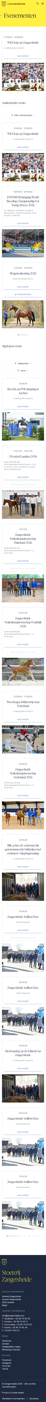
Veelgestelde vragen (11, 1346)
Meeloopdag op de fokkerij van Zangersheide (23, 1053)
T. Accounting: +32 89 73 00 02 (17, 1324)
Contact (5, 1343)
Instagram (6, 1363)
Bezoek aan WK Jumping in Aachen (23, 391)
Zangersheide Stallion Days (23, 917)
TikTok (5, 1369)
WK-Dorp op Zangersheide (23, 42)
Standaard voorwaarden (13, 1398)
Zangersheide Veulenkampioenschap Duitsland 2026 (23, 539)
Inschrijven (24, 294)
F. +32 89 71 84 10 (10, 1330)
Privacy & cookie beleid (13, 1392)
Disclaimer (34, 1398)
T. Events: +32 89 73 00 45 (14, 1327)
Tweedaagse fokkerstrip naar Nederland (23, 704)
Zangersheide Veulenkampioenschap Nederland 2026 (23, 773)
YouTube (6, 1366)
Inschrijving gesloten (23, 484)
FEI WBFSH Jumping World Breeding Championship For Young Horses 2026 (23, 201)
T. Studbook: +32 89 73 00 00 (16, 1318)
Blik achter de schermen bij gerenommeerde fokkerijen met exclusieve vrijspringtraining (23, 849)
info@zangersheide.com (13, 1315)
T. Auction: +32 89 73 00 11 (15, 1321)
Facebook (6, 1360)
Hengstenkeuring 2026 (23, 273)
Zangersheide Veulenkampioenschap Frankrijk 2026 (23, 622)
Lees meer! (23, 56)
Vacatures (6, 1341)
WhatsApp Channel (11, 1349)
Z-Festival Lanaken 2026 (23, 456)
